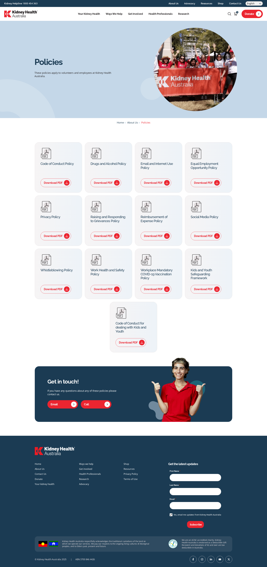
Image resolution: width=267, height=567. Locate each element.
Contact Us (235, 3)
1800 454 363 (30, 3)
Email (54, 404)
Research (183, 14)
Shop (220, 3)
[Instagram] (202, 559)
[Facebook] (193, 559)
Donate (249, 14)
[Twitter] (228, 559)
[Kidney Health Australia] (21, 13)
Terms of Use (131, 479)
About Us (174, 3)
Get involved (135, 14)
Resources (206, 3)
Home (120, 122)
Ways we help (114, 14)
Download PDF (53, 182)
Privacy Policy (131, 473)
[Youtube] (219, 559)
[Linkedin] (210, 559)
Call (86, 404)
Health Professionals (160, 14)
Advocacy (189, 3)
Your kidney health (89, 14)
